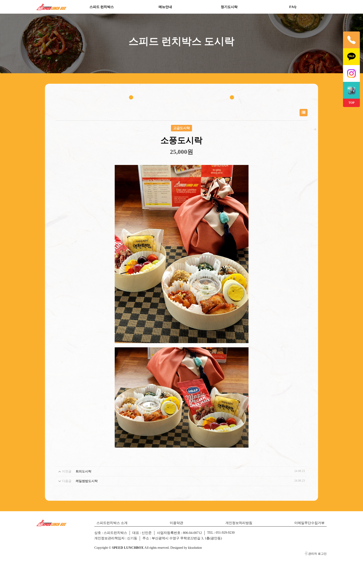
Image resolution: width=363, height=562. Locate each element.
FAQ (292, 7)
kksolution (195, 547)
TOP (352, 102)
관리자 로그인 (317, 553)
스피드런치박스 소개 (112, 523)
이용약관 (176, 523)
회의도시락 (83, 471)
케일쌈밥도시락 (87, 481)
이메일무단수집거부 (309, 523)
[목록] (304, 112)
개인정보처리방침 (238, 523)
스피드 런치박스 (101, 7)
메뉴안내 (165, 7)
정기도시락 (229, 7)
